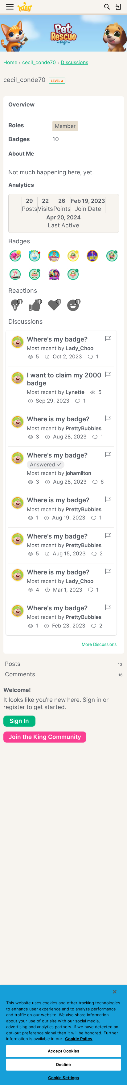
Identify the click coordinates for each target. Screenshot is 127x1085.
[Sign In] (118, 7)
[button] (17, 342)
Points (62, 208)
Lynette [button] (75, 392)
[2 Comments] (34, 274)
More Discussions (99, 644)
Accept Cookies (63, 1050)
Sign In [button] (19, 720)
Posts (29, 208)
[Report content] (108, 338)
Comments (63, 674)
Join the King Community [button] (45, 736)
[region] (63, 1035)
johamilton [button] (78, 473)
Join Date (88, 208)
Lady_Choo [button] (79, 348)
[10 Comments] (73, 256)
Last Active (63, 225)
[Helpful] (15, 256)
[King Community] (24, 7)
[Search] (107, 7)
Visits (45, 208)
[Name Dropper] (15, 274)
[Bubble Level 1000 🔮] (92, 256)
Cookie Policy (78, 1038)
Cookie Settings (63, 1077)
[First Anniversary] (34, 256)
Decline (63, 1064)
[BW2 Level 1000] (54, 274)
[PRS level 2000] (54, 256)
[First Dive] (73, 274)
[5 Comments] (112, 256)
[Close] (115, 992)
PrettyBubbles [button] (83, 428)
